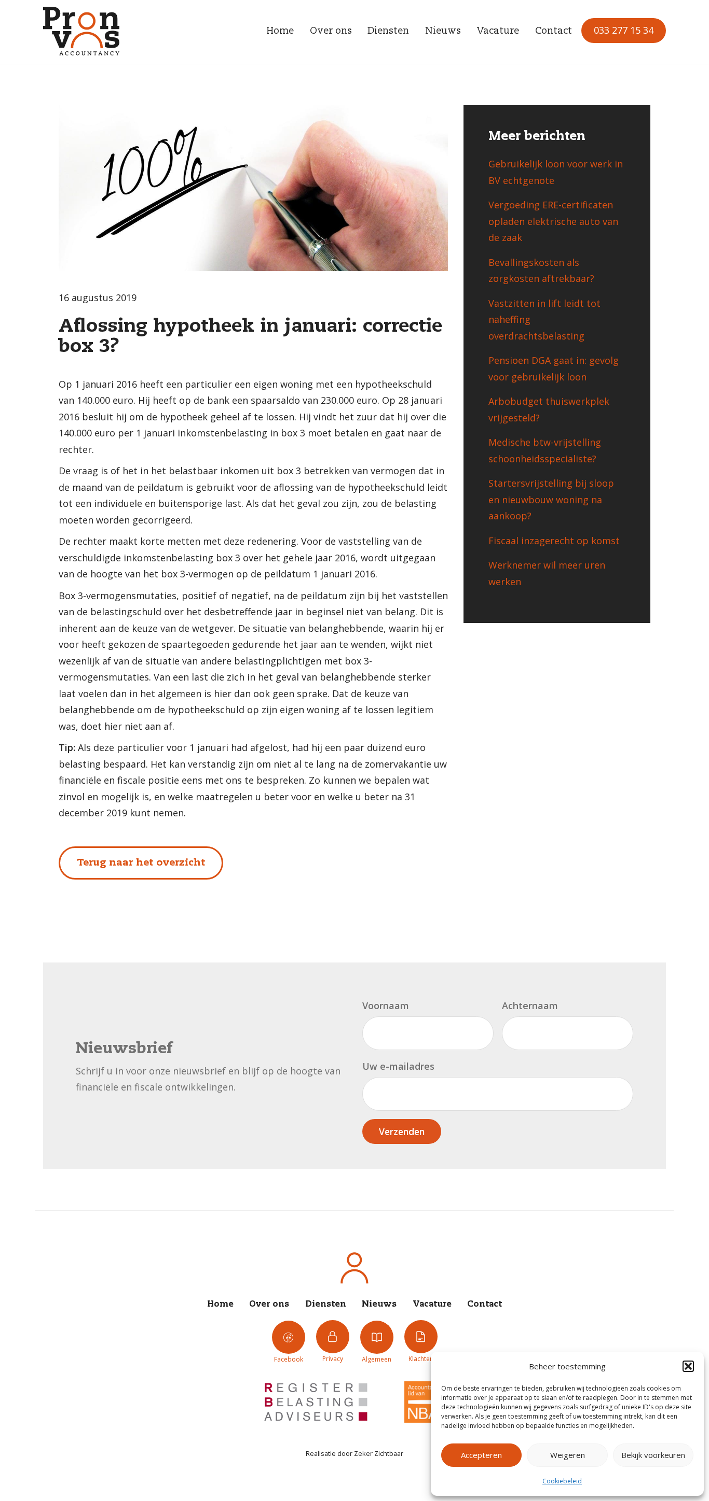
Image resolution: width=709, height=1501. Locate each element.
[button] (688, 1366)
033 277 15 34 (623, 30)
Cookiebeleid (562, 1481)
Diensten (388, 31)
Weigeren (567, 1455)
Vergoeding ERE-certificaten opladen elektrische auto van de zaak (553, 221)
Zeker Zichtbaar (378, 1453)
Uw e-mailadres (398, 1066)
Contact (553, 31)
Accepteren (481, 1455)
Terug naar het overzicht (141, 863)
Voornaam (385, 1005)
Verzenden (402, 1131)
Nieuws (443, 31)
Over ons (331, 31)
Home (280, 31)
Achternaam (530, 1005)
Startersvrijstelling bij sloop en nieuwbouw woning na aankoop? (551, 499)
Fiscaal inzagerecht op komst (554, 540)
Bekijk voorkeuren (653, 1455)
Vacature (497, 31)
